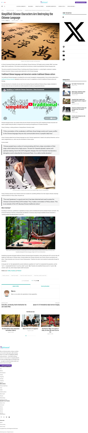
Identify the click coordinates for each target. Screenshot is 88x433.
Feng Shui (2, 376)
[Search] (4, 6)
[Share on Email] (64, 56)
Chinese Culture (19, 10)
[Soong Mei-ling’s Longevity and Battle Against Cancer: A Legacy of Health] (66, 101)
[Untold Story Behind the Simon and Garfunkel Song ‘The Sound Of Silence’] (66, 109)
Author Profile (16, 286)
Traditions (2, 380)
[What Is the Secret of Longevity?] (30, 321)
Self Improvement (3, 399)
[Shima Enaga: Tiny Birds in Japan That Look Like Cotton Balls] (66, 93)
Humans (1, 408)
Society (1, 412)
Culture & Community (21, 6)
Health (1, 389)
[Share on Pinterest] (64, 47)
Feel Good (2, 404)
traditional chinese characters (40, 275)
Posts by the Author (45, 286)
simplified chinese (14, 275)
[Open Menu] (2, 6)
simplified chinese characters (26, 275)
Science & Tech (61, 6)
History (1, 406)
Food (1, 387)
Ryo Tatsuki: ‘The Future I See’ (78, 84)
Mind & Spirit (2, 393)
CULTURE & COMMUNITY (5, 366)
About (1, 422)
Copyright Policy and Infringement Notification (9, 428)
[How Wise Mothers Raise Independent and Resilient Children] (10, 321)
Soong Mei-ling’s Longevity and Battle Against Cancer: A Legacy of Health (79, 101)
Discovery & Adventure (51, 6)
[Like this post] (32, 280)
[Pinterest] (4, 2)
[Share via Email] (38, 280)
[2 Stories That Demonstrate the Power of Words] (66, 118)
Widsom (1, 382)
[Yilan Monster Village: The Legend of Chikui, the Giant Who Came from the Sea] (50, 321)
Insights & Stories (39, 6)
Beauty (1, 370)
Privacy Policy (2, 424)
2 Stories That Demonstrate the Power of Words (78, 116)
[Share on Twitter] (35, 280)
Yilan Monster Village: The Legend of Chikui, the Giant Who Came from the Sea (50, 330)
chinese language (5, 275)
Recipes (1, 395)
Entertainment (2, 372)
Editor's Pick (2, 402)
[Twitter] (3, 2)
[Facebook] (1, 2)
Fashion (1, 374)
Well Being (30, 6)
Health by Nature (3, 391)
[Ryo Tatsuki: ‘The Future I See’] (66, 85)
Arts (1, 368)
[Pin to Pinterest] (36, 280)
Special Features (71, 6)
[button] (3, 325)
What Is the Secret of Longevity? (30, 328)
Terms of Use (2, 426)
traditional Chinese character (7, 79)
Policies (2, 420)
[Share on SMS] (64, 60)
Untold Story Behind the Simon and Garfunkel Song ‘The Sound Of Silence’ (79, 109)
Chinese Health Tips (4, 385)
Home (2, 10)
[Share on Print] (64, 51)
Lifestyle (1, 378)
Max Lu (8, 20)
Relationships (2, 397)
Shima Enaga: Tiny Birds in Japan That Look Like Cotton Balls (78, 92)
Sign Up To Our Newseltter (81, 2)
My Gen (1, 410)
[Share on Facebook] (34, 280)
